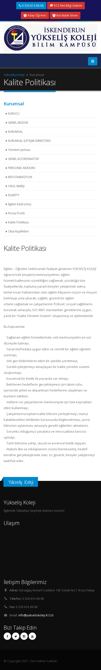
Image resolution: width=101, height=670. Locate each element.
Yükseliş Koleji (14, 75)
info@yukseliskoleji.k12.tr (36, 615)
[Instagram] (24, 636)
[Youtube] (32, 636)
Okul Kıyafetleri (18, 231)
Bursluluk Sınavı (67, 15)
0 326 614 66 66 (32, 5)
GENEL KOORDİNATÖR (23, 159)
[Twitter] (15, 636)
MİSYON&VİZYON (20, 177)
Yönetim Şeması (19, 150)
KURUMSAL (15, 132)
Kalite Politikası (18, 222)
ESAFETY (13, 195)
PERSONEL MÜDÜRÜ (21, 168)
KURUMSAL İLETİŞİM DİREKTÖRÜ (29, 141)
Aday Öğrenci (36, 15)
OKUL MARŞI (16, 186)
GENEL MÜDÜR (18, 122)
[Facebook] (7, 636)
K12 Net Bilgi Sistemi (67, 5)
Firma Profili (16, 213)
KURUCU (13, 113)
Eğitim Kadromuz (19, 204)
